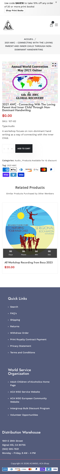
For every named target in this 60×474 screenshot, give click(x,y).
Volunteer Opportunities (24, 414)
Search (14, 306)
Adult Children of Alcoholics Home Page (30, 383)
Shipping (15, 319)
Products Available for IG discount (39, 160)
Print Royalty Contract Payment (28, 339)
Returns (14, 326)
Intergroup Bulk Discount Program (30, 408)
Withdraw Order (19, 333)
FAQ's (13, 313)
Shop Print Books (14, 10)
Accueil (28, 39)
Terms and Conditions (22, 352)
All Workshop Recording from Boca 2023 (29, 262)
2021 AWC (12, 165)
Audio (18, 160)
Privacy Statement (20, 346)
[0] (51, 25)
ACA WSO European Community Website (28, 400)
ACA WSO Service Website (25, 391)
